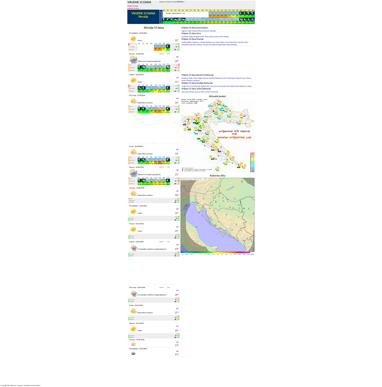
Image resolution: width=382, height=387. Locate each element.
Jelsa (215, 86)
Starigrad (184, 78)
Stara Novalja (210, 44)
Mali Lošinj (232, 42)
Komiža (223, 86)
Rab (194, 44)
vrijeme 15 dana (132, 6)
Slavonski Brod (197, 31)
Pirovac (242, 78)
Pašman (212, 78)
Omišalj (202, 42)
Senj (190, 44)
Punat (218, 42)
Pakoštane (231, 78)
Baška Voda (234, 86)
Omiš (228, 86)
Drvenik (194, 86)
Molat (195, 78)
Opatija (184, 42)
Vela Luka (184, 92)
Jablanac (199, 44)
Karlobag (233, 44)
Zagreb (184, 31)
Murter (248, 78)
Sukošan (206, 78)
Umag (190, 36)
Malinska (208, 42)
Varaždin (213, 31)
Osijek (189, 31)
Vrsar (207, 36)
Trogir (183, 86)
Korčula (191, 92)
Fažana (216, 36)
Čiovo (188, 86)
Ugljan (200, 78)
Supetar (203, 86)
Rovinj (211, 36)
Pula (220, 36)
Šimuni (224, 44)
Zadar (190, 78)
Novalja (218, 44)
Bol (208, 86)
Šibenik (189, 80)
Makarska (242, 86)
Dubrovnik (214, 92)
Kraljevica (195, 42)
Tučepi (249, 86)
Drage (237, 78)
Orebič (207, 92)
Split (198, 86)
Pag (228, 44)
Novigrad (196, 36)
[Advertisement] (154, 127)
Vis (219, 86)
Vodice (183, 80)
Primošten (196, 80)
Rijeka (189, 42)
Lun (204, 44)
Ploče (203, 92)
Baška (222, 42)
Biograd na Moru (221, 78)
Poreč (202, 36)
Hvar (211, 86)
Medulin (226, 36)
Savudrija (184, 36)
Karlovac (206, 31)
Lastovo (197, 92)
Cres (226, 42)
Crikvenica (240, 42)
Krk (213, 42)
